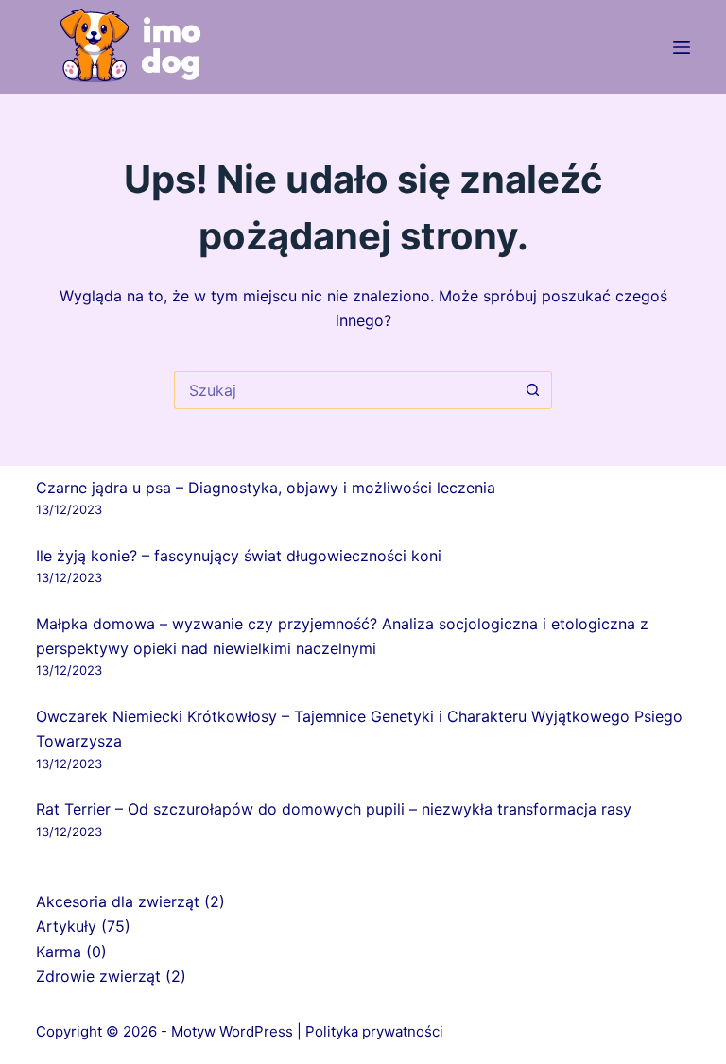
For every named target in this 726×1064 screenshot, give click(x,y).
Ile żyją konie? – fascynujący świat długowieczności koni (238, 555)
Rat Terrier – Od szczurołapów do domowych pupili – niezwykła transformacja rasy (333, 808)
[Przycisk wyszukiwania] (533, 390)
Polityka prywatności (374, 1031)
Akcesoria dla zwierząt (117, 901)
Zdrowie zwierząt (98, 976)
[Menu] (681, 47)
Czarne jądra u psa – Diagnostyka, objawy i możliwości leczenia (265, 487)
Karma (58, 951)
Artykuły (66, 926)
